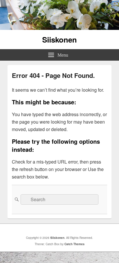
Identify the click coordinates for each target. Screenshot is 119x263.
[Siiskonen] (59, 28)
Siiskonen (59, 39)
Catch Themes (74, 244)
